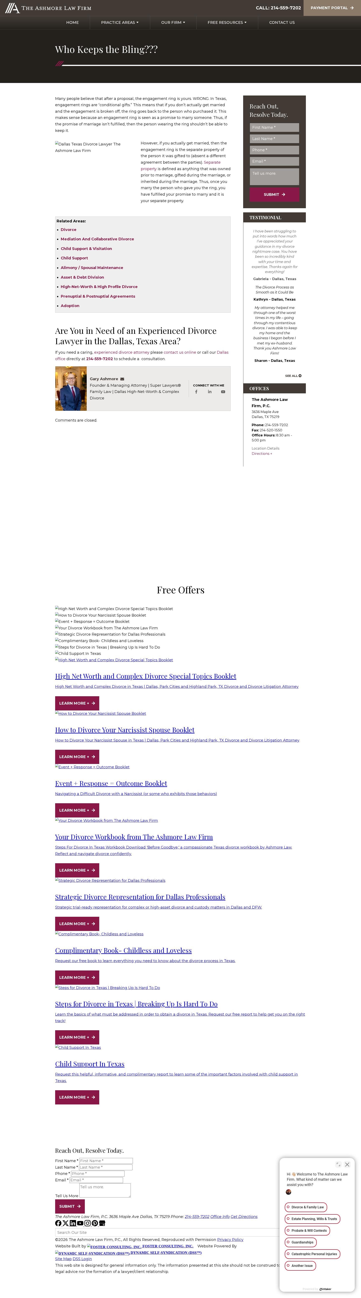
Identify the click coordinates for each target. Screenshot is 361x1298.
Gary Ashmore (104, 379)
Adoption (70, 305)
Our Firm (171, 22)
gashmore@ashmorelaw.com (123, 379)
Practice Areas (118, 22)
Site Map (63, 1259)
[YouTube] (80, 1225)
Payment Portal (329, 8)
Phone (62, 1173)
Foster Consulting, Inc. (167, 1246)
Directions (260, 453)
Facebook (196, 392)
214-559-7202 (286, 7)
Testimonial (265, 217)
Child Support (74, 258)
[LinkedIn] (73, 1225)
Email (62, 1180)
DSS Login (82, 1259)
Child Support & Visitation (86, 248)
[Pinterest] (95, 1225)
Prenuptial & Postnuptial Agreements (98, 296)
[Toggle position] (338, 1164)
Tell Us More (66, 1196)
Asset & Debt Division (82, 277)
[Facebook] (58, 1225)
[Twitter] (66, 1225)
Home (72, 22)
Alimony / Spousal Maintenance (92, 267)
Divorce (68, 229)
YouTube (223, 392)
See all (291, 376)
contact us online (180, 352)
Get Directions (244, 1216)
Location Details (266, 448)
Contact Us (282, 22)
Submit (271, 194)
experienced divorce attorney (121, 352)
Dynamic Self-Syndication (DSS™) (166, 1253)
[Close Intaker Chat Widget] (347, 1164)
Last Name (66, 1167)
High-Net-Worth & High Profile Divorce (99, 286)
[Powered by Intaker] (325, 1289)
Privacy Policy (230, 1239)
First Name (66, 1161)
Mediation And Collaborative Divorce (97, 239)
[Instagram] (88, 1225)
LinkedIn (210, 392)
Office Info (220, 1216)
